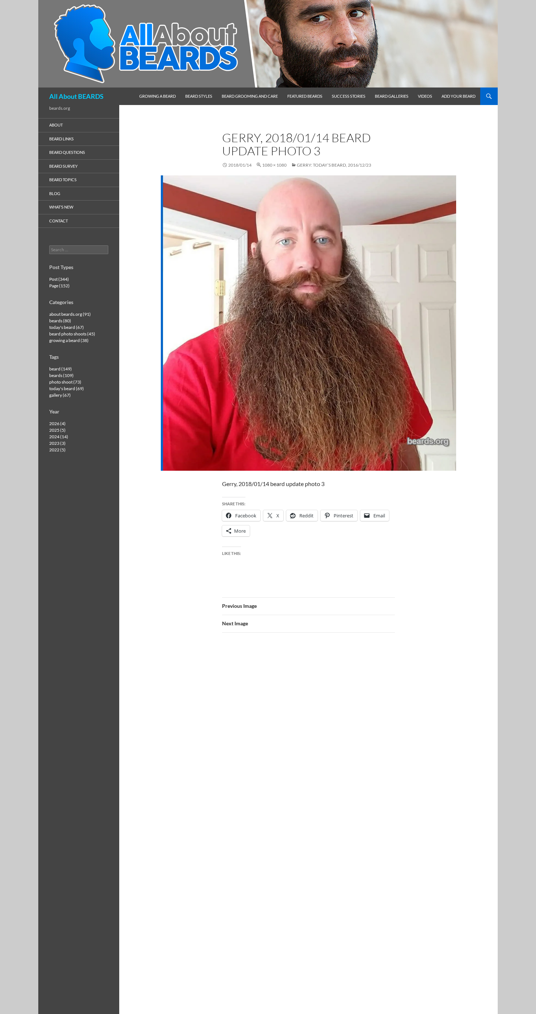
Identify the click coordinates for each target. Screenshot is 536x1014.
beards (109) (61, 375)
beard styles (198, 96)
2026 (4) (57, 423)
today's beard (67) (66, 327)
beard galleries (391, 96)
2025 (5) (57, 430)
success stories (348, 96)
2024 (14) (58, 436)
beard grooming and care (250, 96)
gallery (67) (60, 395)
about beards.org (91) (70, 314)
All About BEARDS (76, 96)
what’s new (61, 207)
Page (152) (59, 285)
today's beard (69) (66, 388)
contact (58, 220)
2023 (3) (57, 443)
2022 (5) (57, 449)
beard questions (67, 152)
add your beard (458, 96)
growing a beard (157, 96)
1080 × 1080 (274, 165)
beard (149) (60, 369)
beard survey (63, 166)
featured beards (304, 96)
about (56, 125)
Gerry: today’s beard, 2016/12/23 (334, 165)
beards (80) (60, 320)
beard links (61, 138)
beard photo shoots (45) (72, 334)
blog (54, 193)
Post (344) (59, 279)
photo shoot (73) (65, 382)
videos (425, 96)
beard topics (63, 179)
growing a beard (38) (69, 340)
